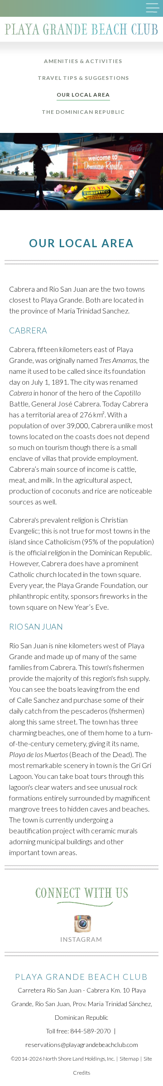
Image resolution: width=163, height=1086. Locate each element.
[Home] (81, 29)
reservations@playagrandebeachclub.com (81, 1044)
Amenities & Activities (83, 61)
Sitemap (129, 1058)
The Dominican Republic (83, 111)
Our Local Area (83, 94)
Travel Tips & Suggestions (83, 77)
